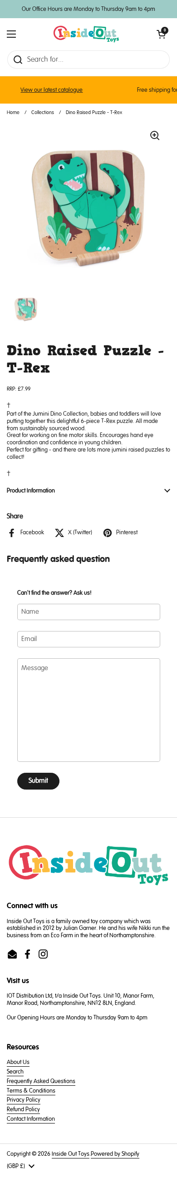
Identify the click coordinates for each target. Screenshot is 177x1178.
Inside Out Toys (70, 1154)
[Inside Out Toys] (86, 34)
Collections (42, 112)
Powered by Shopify (115, 1154)
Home (13, 112)
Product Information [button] (31, 490)
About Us (18, 1062)
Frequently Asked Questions (41, 1081)
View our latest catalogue (46, 90)
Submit (38, 780)
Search (15, 1071)
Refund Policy (23, 1109)
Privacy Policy (23, 1099)
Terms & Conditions (31, 1090)
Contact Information (31, 1119)
